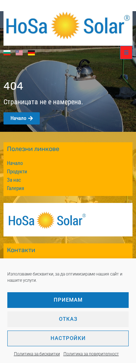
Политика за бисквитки (37, 353)
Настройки (68, 338)
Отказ (68, 319)
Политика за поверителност (91, 353)
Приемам (68, 300)
